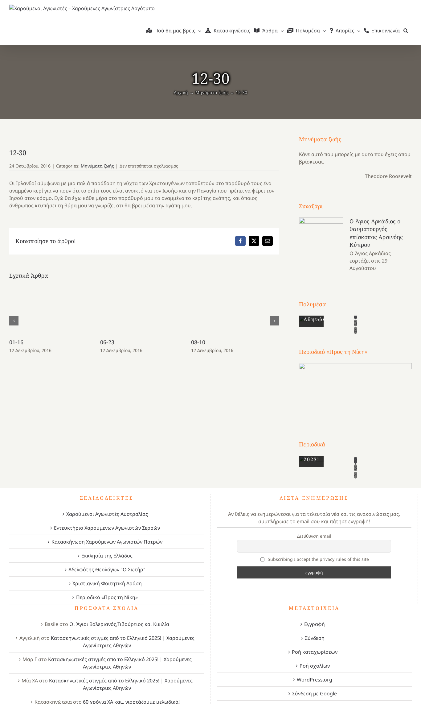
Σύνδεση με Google (314, 693)
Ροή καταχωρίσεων (314, 651)
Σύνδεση (315, 638)
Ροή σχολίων (315, 665)
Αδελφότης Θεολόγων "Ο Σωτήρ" (106, 569)
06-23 (107, 342)
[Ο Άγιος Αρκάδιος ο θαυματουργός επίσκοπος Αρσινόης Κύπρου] (321, 244)
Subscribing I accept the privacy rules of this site (318, 559)
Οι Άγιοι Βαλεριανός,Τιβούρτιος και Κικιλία (119, 624)
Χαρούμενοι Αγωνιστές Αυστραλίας (107, 514)
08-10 (198, 342)
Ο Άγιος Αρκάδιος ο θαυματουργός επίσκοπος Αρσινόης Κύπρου (376, 232)
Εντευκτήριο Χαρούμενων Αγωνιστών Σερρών (107, 527)
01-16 (16, 342)
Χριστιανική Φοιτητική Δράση (107, 583)
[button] (405, 30)
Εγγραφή (314, 624)
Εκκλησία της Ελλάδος (107, 555)
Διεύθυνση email (314, 536)
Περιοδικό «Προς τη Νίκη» (107, 597)
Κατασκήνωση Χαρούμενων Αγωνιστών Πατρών (106, 541)
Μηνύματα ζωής (97, 166)
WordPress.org (314, 679)
